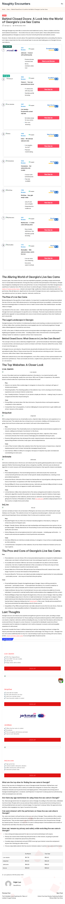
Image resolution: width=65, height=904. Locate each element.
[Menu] (62, 3)
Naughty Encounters (16, 3)
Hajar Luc (17, 882)
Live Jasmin (9, 654)
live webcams (39, 499)
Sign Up (32, 668)
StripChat (8, 689)
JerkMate (8, 725)
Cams (4, 15)
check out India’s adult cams (15, 636)
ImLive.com (9, 761)
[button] (17, 885)
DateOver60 (33, 601)
